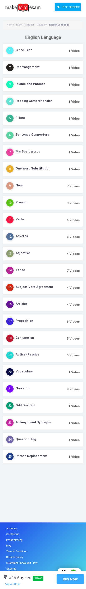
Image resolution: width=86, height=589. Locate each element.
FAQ (8, 545)
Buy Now (70, 579)
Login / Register (70, 7)
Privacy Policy (14, 540)
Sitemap (11, 568)
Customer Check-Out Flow (22, 563)
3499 (13, 577)
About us (11, 528)
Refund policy (14, 557)
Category (42, 24)
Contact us (12, 534)
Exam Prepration (25, 24)
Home (10, 24)
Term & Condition (16, 551)
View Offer (12, 584)
